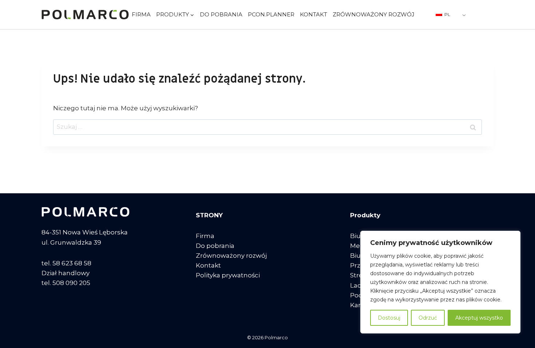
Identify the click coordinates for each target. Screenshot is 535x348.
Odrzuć (428, 318)
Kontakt (313, 14)
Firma (141, 14)
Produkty (365, 215)
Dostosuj (389, 318)
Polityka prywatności (228, 275)
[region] (440, 282)
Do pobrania (221, 14)
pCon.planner (271, 14)
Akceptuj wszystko (479, 318)
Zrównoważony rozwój (374, 14)
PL (446, 14)
